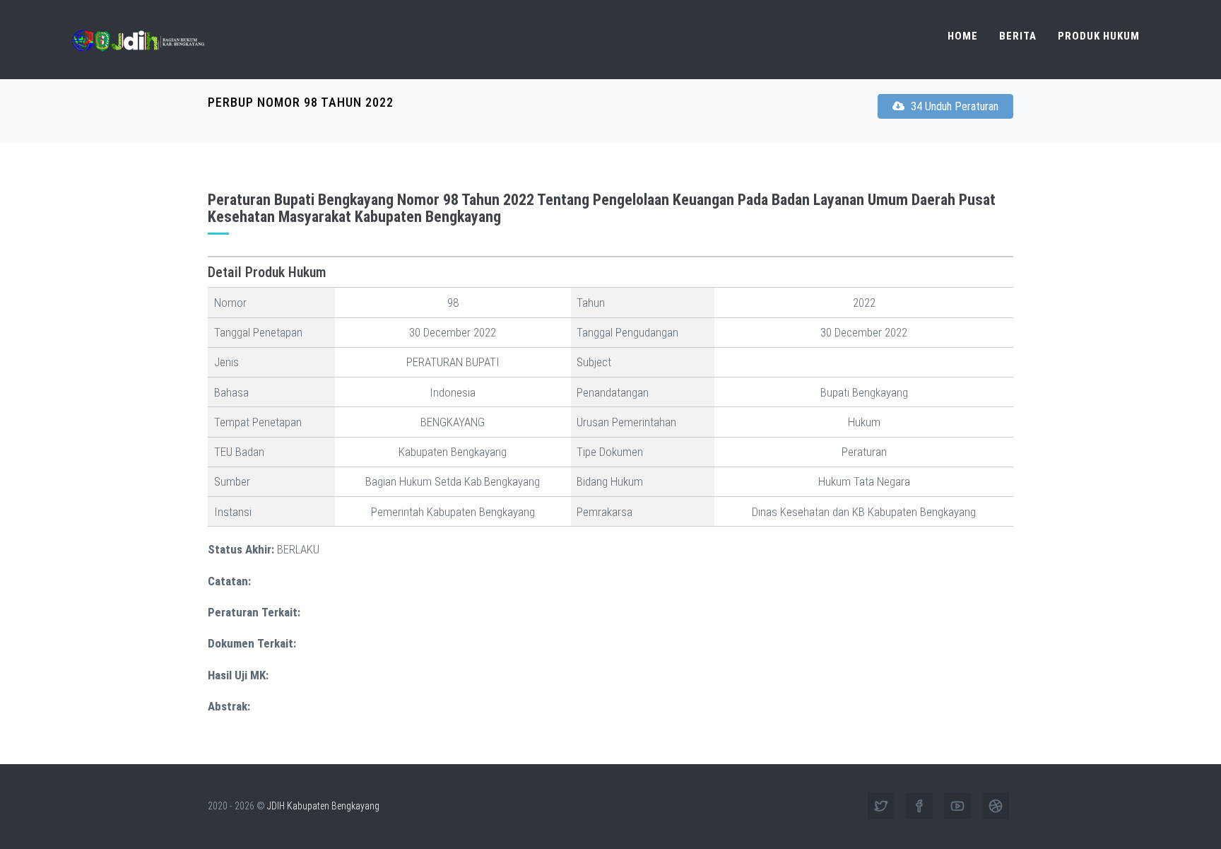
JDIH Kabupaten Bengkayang (323, 806)
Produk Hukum (1099, 36)
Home (963, 36)
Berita (1018, 36)
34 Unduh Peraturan (953, 106)
